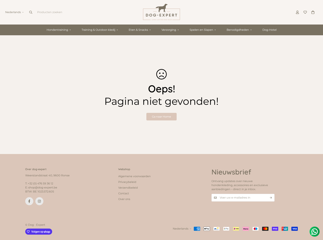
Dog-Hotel (269, 29)
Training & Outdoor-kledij (98, 29)
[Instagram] (39, 201)
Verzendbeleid (128, 187)
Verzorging (169, 29)
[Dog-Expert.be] (161, 12)
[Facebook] (29, 201)
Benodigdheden (238, 29)
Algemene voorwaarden (134, 176)
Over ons (124, 199)
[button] (313, 12)
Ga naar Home (161, 116)
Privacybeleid (127, 182)
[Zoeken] (30, 12)
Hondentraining (57, 29)
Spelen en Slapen (201, 29)
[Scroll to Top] (316, 222)
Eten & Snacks (138, 29)
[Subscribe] (271, 198)
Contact (123, 193)
